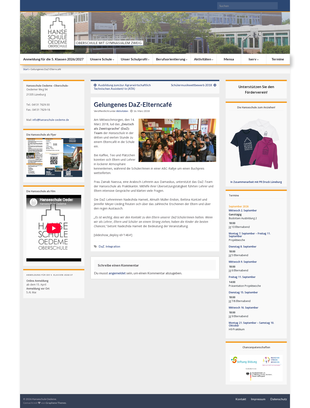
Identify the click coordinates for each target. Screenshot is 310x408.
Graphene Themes (56, 402)
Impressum (258, 399)
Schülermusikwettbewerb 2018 (191, 85)
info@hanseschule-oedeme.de (50, 120)
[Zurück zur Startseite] (155, 33)
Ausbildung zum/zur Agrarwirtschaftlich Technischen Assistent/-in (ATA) (122, 86)
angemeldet (117, 273)
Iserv (253, 59)
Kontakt (241, 399)
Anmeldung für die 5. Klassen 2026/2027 (53, 59)
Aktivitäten (203, 59)
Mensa (229, 59)
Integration (113, 246)
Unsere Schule (101, 59)
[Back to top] (300, 398)
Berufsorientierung (171, 59)
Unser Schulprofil (134, 59)
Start (25, 69)
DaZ (101, 246)
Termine (278, 59)
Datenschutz (278, 399)
